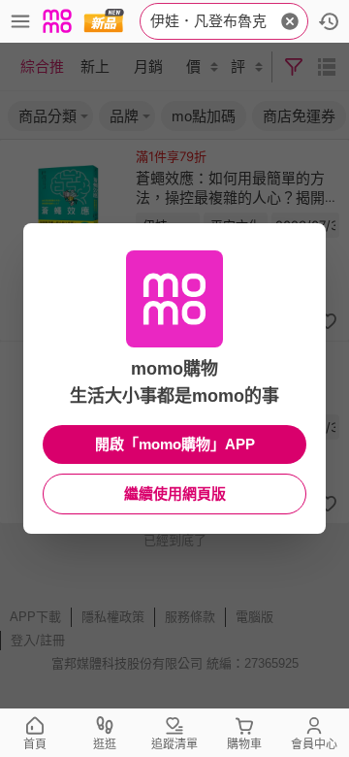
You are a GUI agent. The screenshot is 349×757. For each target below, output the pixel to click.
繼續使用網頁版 (175, 493)
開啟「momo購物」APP (175, 444)
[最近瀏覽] (328, 21)
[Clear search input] (290, 21)
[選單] (20, 21)
